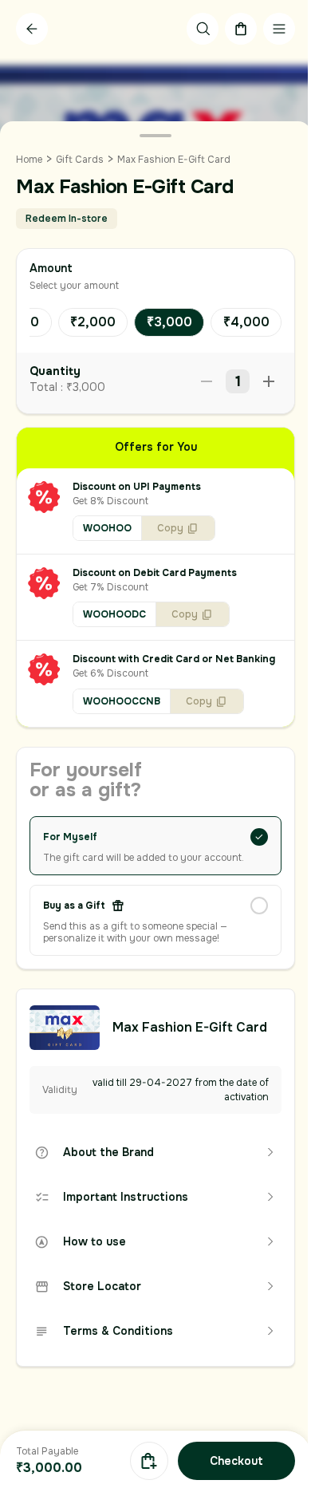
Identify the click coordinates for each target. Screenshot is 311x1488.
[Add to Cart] (149, 1461)
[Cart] (241, 29)
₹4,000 (246, 322)
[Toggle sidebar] (279, 29)
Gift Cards (80, 159)
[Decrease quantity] (206, 381)
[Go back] (32, 29)
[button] (155, 511)
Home (29, 159)
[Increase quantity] (268, 381)
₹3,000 (169, 322)
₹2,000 (93, 322)
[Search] (202, 29)
